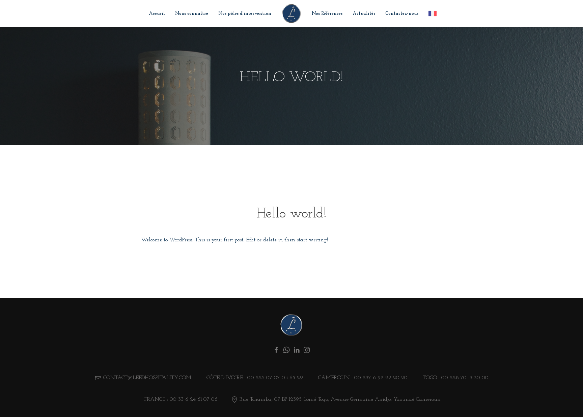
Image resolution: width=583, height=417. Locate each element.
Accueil (157, 13)
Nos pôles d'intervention (244, 13)
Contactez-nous (401, 13)
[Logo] (291, 324)
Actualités (364, 13)
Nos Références (327, 13)
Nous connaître (191, 13)
